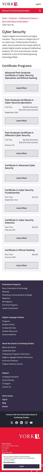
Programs (13, 18)
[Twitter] (12, 423)
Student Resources (9, 331)
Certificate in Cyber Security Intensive (19, 221)
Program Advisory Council (12, 364)
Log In (38, 4)
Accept (21, 466)
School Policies (8, 380)
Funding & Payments (10, 377)
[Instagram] (26, 423)
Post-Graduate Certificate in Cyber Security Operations (19, 101)
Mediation (6, 298)
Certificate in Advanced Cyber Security (20, 166)
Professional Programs (28, 18)
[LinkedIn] (21, 423)
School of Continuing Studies (15, 10)
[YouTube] (31, 423)
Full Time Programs (10, 305)
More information (9, 462)
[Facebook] (17, 423)
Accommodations (9, 334)
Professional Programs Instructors (16, 354)
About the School (9, 347)
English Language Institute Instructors (17, 357)
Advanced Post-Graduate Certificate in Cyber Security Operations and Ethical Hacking (21, 75)
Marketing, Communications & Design (17, 295)
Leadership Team (9, 351)
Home (4, 18)
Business (5, 291)
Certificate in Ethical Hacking (20, 250)
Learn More (21, 88)
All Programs (7, 301)
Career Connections (10, 308)
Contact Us (6, 387)
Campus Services (9, 328)
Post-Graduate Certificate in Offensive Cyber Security (19, 134)
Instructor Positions (10, 360)
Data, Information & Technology (14, 21)
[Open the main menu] (40, 10)
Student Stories (8, 324)
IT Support (6, 383)
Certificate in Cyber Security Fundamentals (19, 191)
